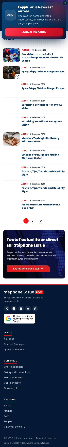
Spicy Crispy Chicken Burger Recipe (43, 71)
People (8, 421)
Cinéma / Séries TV (14, 426)
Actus (24, 67)
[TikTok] (35, 308)
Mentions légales (13, 377)
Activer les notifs (34, 32)
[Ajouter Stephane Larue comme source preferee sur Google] (19, 319)
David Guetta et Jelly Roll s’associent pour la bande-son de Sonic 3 (42, 57)
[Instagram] (21, 308)
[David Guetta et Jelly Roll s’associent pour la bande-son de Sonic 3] (11, 55)
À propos (9, 339)
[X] (7, 308)
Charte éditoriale (13, 366)
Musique (25, 50)
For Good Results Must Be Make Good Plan (40, 206)
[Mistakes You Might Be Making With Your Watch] (11, 139)
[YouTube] (28, 308)
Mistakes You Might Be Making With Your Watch (40, 139)
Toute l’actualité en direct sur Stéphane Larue (32, 242)
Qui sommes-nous (14, 349)
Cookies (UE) (11, 388)
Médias (8, 411)
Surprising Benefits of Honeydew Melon (41, 106)
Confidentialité (12, 382)
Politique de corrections (17, 372)
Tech (6, 416)
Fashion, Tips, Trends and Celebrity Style (43, 173)
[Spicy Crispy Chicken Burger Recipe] (11, 72)
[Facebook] (14, 308)
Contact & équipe (14, 344)
